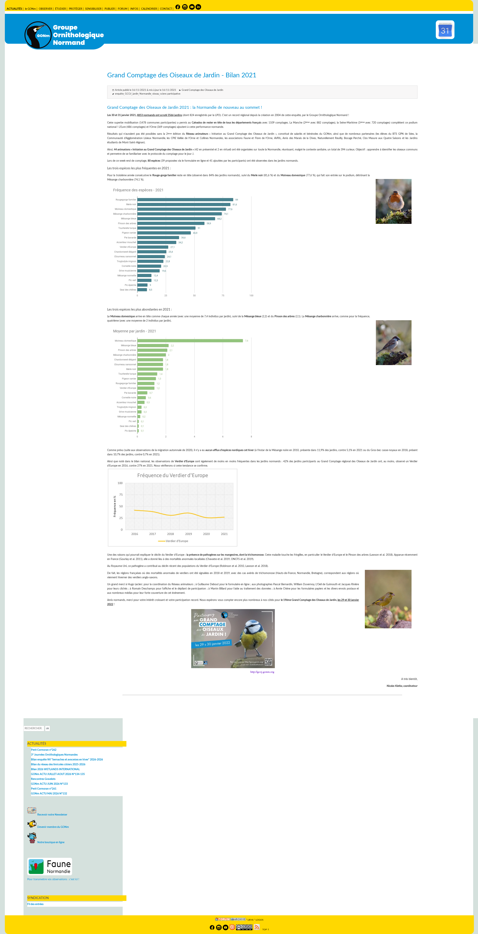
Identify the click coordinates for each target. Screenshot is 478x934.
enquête (119, 94)
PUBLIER (110, 8)
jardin (135, 94)
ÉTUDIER (60, 8)
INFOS (134, 8)
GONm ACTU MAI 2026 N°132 (49, 793)
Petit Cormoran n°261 (43, 788)
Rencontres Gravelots (43, 779)
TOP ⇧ (265, 930)
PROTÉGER (75, 8)
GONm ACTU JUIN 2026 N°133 (49, 783)
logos (259, 920)
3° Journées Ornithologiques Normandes (54, 754)
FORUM (122, 8)
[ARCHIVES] (238, 920)
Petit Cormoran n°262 (43, 749)
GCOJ (128, 94)
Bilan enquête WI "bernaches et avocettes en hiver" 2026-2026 (67, 759)
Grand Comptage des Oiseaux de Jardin (202, 90)
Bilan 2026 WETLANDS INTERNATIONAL (55, 769)
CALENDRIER (149, 8)
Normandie (145, 94)
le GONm (30, 8)
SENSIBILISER (93, 8)
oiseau (155, 94)
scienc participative (170, 94)
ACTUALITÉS (14, 8)
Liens (251, 920)
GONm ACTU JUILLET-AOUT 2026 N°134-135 (58, 774)
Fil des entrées (35, 904)
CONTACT (166, 8)
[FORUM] (222, 920)
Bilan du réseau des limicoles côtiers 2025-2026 (58, 764)
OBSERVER (45, 8)
